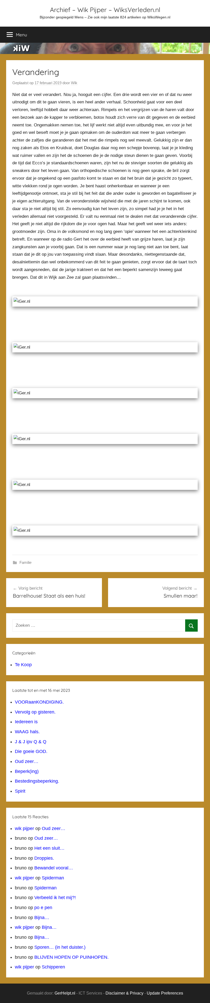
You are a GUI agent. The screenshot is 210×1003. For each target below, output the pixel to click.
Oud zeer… (26, 761)
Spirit (20, 791)
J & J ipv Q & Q (30, 741)
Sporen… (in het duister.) (60, 947)
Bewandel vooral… (53, 867)
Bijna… (41, 917)
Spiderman (53, 877)
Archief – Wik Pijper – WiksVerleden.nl (105, 10)
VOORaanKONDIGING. (39, 702)
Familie (25, 562)
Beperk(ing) (27, 771)
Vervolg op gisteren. (35, 712)
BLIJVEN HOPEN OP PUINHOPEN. (71, 957)
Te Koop (23, 664)
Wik (74, 83)
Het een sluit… (49, 848)
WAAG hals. (27, 731)
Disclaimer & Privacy (124, 993)
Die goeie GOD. (31, 751)
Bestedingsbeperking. (37, 781)
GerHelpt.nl (65, 993)
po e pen (43, 907)
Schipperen (53, 966)
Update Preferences (165, 993)
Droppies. (44, 858)
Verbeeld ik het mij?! (55, 897)
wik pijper (24, 828)
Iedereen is (26, 721)
